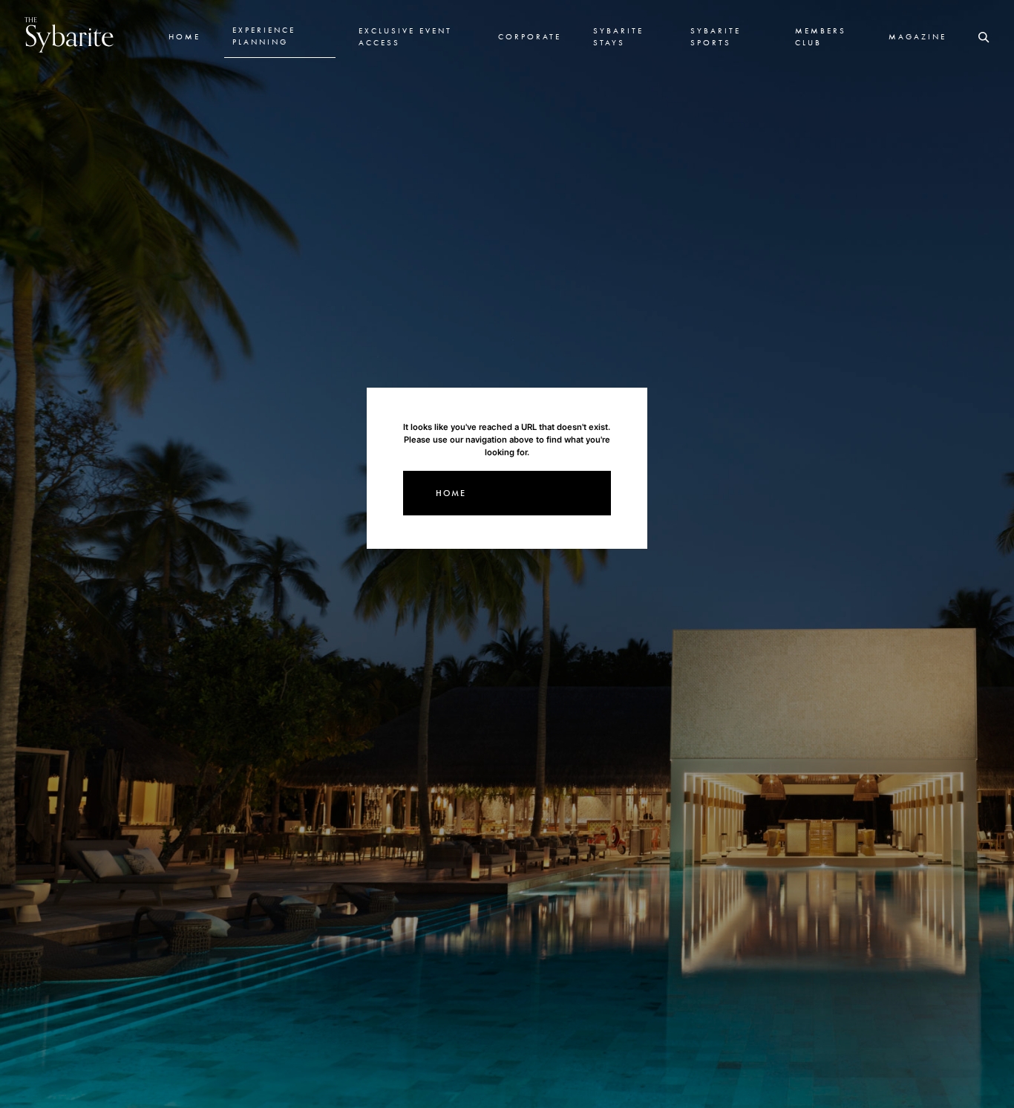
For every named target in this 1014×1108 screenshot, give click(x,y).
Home (184, 36)
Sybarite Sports (715, 36)
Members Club (820, 36)
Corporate (529, 36)
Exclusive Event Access (405, 36)
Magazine (917, 36)
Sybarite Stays (618, 36)
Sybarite (69, 34)
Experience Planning (263, 36)
